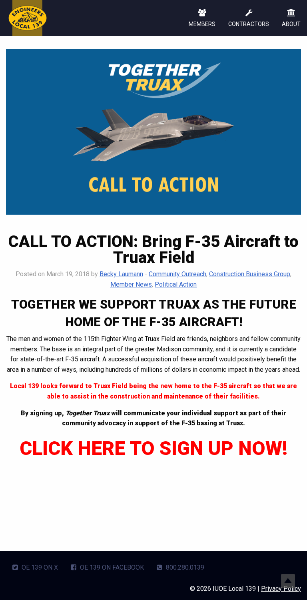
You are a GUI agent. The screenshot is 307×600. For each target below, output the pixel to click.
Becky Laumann (121, 274)
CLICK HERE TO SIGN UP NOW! (153, 448)
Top (288, 581)
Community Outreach (177, 274)
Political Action (176, 284)
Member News (131, 284)
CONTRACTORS (248, 24)
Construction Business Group (249, 274)
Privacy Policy (281, 588)
